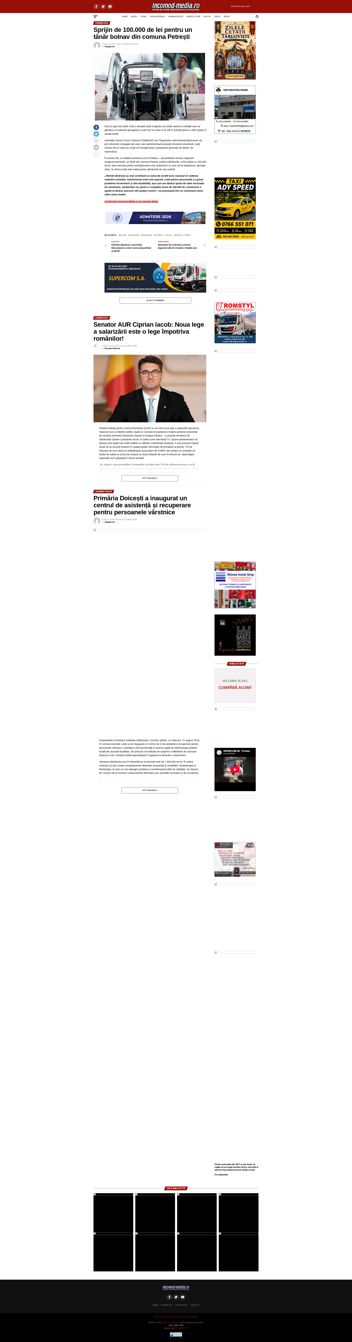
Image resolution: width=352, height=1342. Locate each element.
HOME (125, 16)
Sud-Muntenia (157, 16)
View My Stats (176, 1338)
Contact (195, 1305)
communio (134, 235)
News (134, 16)
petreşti (159, 235)
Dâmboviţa (147, 235)
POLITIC (207, 16)
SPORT (227, 16)
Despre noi (167, 1305)
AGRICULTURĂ (193, 16)
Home (155, 1305)
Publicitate (181, 1305)
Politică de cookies (162, 1317)
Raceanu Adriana (112, 348)
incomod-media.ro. (170, 1322)
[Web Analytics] (176, 1336)
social (169, 235)
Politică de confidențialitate (185, 1317)
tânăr (187, 235)
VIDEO (217, 16)
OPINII (143, 16)
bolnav (123, 235)
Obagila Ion (110, 46)
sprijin (178, 235)
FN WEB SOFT (181, 1328)
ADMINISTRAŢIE (175, 16)
